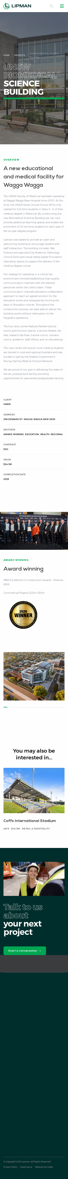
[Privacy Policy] (10, 1167)
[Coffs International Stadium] (34, 801)
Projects (19, 55)
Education (32, 434)
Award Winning (13, 434)
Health (45, 434)
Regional (57, 434)
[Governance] (26, 1167)
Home (6, 55)
